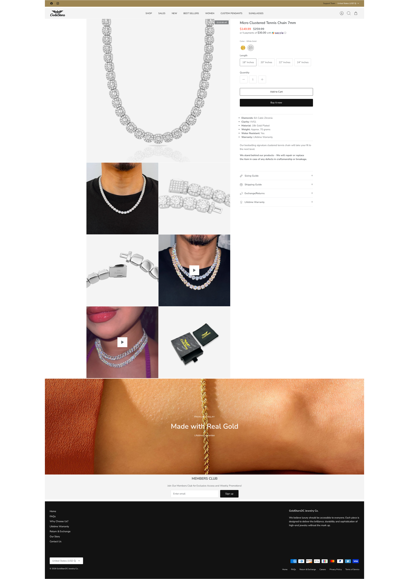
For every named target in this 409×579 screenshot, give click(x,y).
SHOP (149, 13)
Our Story (55, 536)
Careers (323, 569)
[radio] (243, 48)
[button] (263, 32)
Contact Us (55, 541)
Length (243, 55)
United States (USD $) (346, 3)
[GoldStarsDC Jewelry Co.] (58, 13)
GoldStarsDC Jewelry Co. (68, 568)
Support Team (329, 3)
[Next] (250, 3)
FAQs (53, 516)
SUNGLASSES (256, 13)
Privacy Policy (336, 569)
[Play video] (194, 270)
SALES (161, 13)
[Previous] (158, 3)
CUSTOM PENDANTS (231, 13)
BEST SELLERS (191, 13)
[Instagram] (58, 3)
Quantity (244, 72)
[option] (204, 427)
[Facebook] (51, 3)
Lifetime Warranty (59, 526)
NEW (174, 13)
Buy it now (276, 102)
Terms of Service (352, 569)
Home (53, 511)
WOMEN (209, 13)
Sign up (229, 493)
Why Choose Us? (59, 521)
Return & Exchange (60, 531)
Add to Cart (276, 91)
